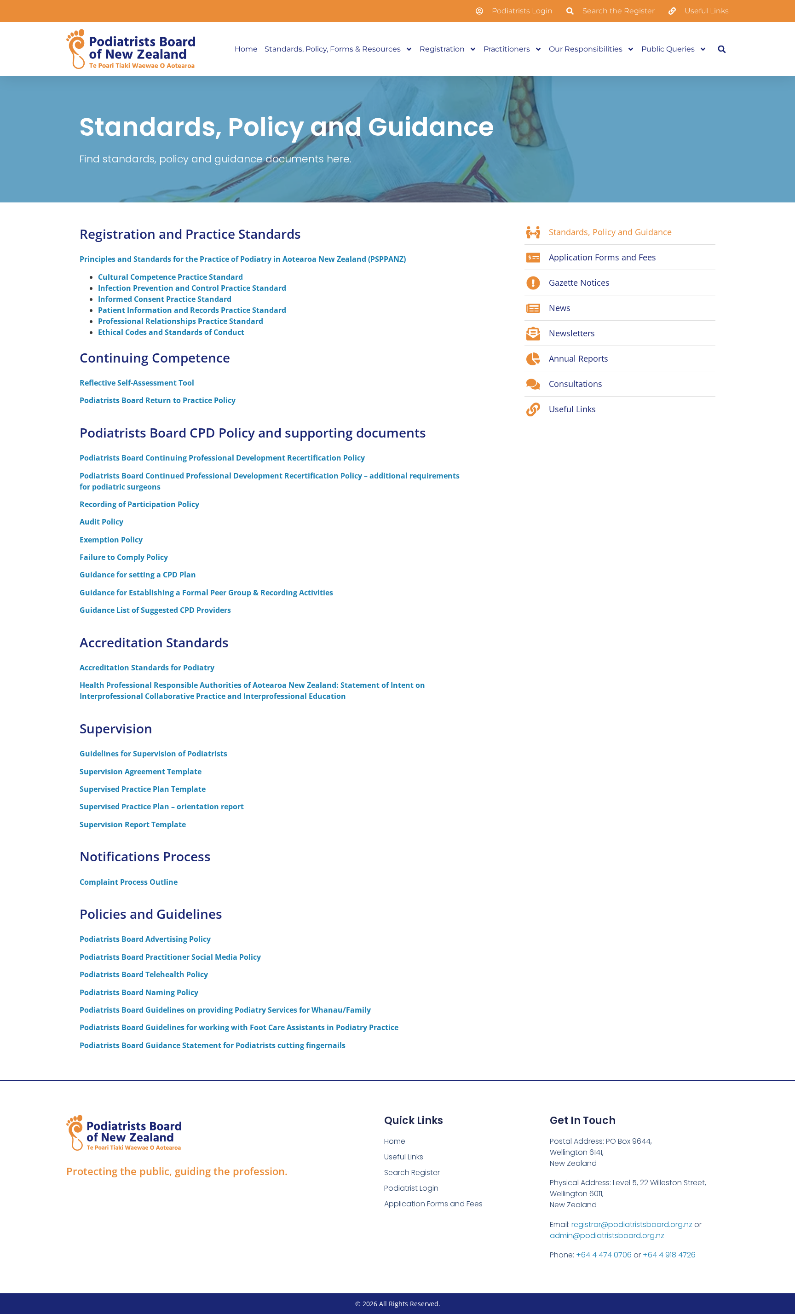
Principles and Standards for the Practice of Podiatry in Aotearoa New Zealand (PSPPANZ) (243, 259)
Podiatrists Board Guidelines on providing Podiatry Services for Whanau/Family (225, 1010)
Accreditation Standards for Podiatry (147, 668)
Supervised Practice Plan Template (143, 789)
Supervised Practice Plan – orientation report (162, 806)
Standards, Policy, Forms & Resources (333, 49)
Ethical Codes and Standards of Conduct (171, 332)
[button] (721, 49)
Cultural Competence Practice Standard (170, 277)
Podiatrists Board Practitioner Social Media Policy (170, 957)
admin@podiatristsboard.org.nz (607, 1235)
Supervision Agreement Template (141, 771)
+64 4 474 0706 (604, 1255)
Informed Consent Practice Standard (164, 299)
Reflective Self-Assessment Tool (137, 383)
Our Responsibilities (585, 49)
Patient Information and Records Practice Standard (192, 310)
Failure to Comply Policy (124, 557)
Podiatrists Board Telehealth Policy (144, 974)
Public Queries (668, 49)
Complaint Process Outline (129, 882)
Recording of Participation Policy (139, 504)
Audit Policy (101, 522)
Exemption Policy (111, 540)
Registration (442, 49)
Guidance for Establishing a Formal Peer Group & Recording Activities (206, 593)
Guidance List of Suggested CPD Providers (155, 610)
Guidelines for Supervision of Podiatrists (153, 754)
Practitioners (507, 49)
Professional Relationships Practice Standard (180, 321)
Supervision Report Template (133, 824)
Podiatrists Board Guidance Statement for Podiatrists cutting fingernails (213, 1045)
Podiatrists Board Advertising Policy (145, 939)
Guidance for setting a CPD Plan (138, 575)
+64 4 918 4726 (669, 1255)
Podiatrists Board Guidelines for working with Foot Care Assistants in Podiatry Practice (239, 1027)
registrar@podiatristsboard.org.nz (631, 1224)
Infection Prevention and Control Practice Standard (192, 288)
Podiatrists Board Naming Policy (139, 992)
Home (246, 49)
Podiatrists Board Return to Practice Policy (158, 400)
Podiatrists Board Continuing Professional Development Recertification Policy (222, 458)
